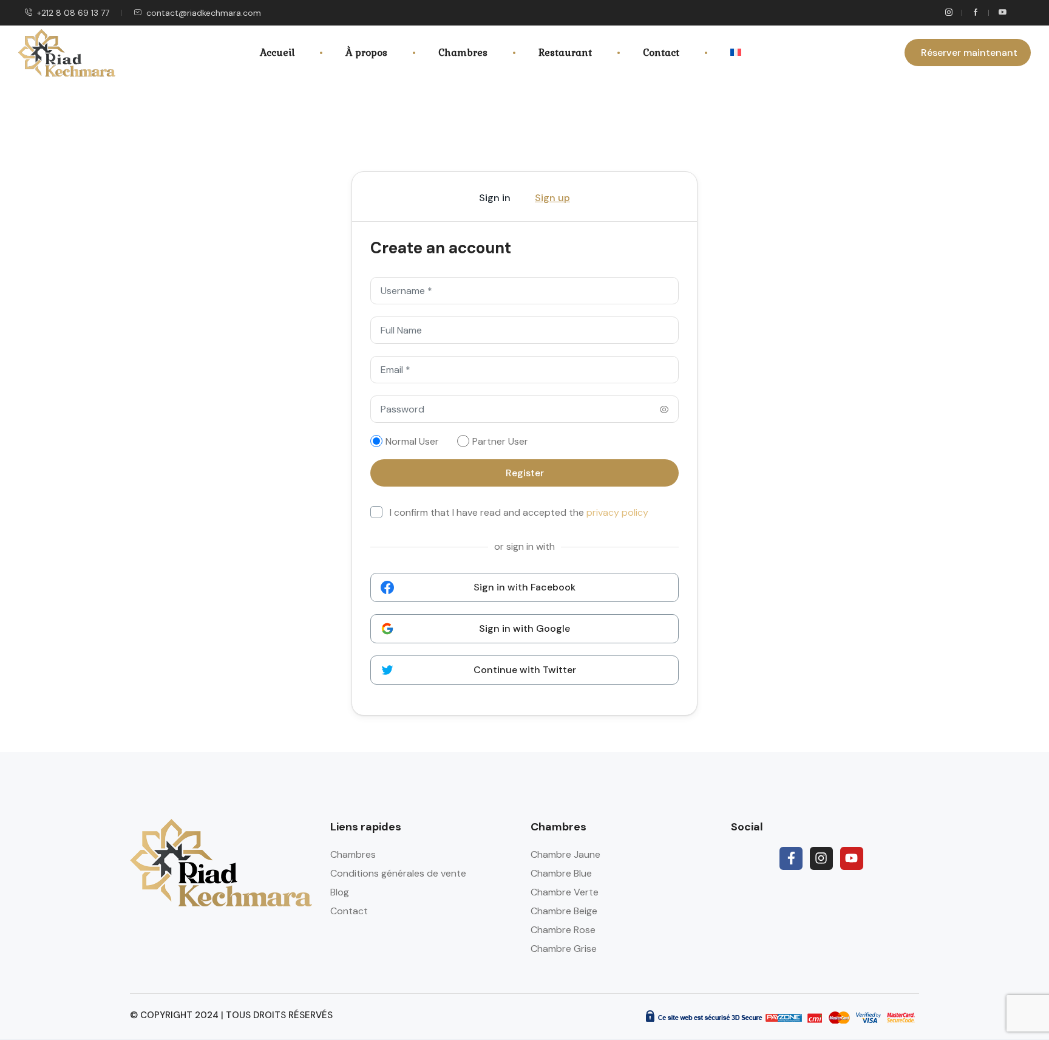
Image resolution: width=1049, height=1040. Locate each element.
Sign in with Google (524, 628)
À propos (366, 52)
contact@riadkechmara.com (203, 12)
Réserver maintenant (969, 52)
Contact (661, 52)
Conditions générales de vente (398, 873)
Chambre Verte (565, 892)
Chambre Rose (563, 929)
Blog (339, 892)
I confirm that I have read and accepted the (519, 512)
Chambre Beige (564, 911)
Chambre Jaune (565, 854)
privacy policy (617, 512)
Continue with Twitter (525, 669)
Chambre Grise (564, 948)
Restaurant (565, 52)
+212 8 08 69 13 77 (73, 12)
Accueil (277, 52)
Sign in (495, 197)
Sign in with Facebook (524, 587)
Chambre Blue (561, 873)
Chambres (462, 52)
